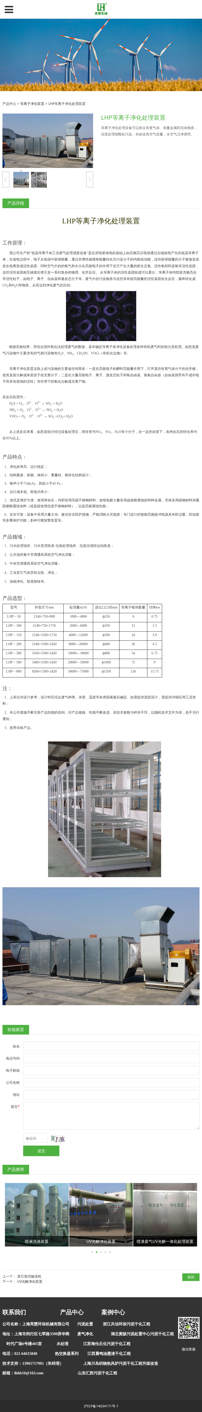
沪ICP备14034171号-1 (101, 1406)
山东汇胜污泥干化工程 (97, 1373)
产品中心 (9, 103)
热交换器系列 (67, 1353)
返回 (190, 1277)
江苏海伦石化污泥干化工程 (107, 1344)
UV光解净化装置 (29, 1281)
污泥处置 (85, 1324)
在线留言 (15, 1029)
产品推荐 (15, 1169)
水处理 (62, 1344)
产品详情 (15, 203)
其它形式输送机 (29, 1276)
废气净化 (85, 1334)
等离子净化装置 (32, 103)
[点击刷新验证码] (58, 1138)
